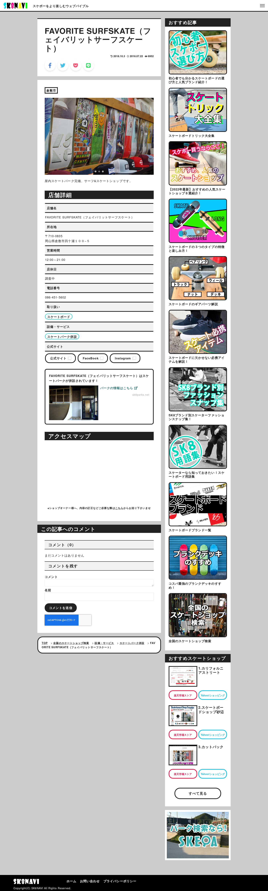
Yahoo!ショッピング (213, 695)
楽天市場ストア (183, 695)
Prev (51, 134)
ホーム (71, 881)
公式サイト (58, 358)
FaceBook (91, 358)
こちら (119, 508)
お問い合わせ (90, 881)
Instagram (123, 358)
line (88, 65)
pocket (75, 65)
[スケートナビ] (15, 5)
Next (146, 134)
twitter (62, 65)
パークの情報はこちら (117, 388)
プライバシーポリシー (119, 881)
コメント (51, 576)
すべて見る (198, 793)
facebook (50, 65)
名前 (48, 590)
